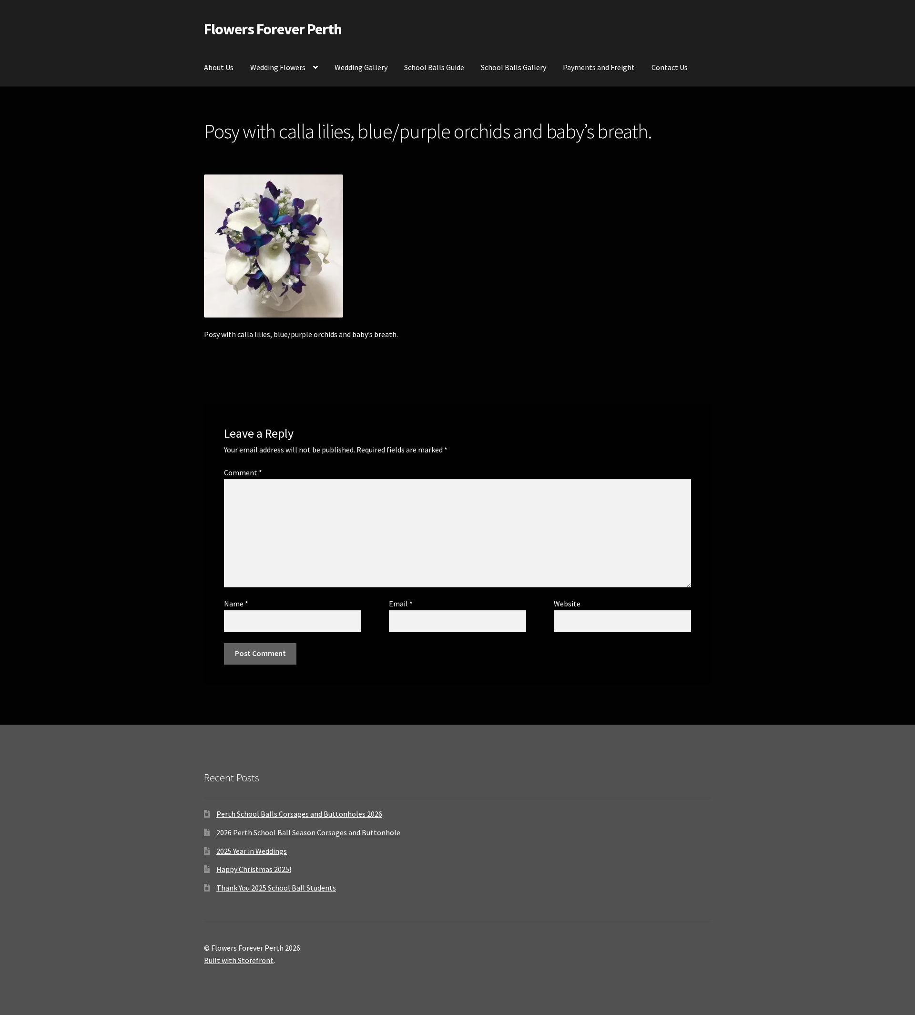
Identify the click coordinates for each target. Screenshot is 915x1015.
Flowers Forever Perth (273, 29)
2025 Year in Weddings (251, 851)
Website (567, 603)
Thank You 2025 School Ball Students (276, 887)
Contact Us (669, 67)
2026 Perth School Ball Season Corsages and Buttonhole (308, 832)
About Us (219, 67)
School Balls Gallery (513, 67)
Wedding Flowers (277, 67)
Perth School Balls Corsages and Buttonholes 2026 (299, 814)
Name (236, 603)
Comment (243, 472)
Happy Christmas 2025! (253, 869)
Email (401, 603)
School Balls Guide (434, 67)
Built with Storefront (239, 960)
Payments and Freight (599, 67)
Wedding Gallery (361, 67)
